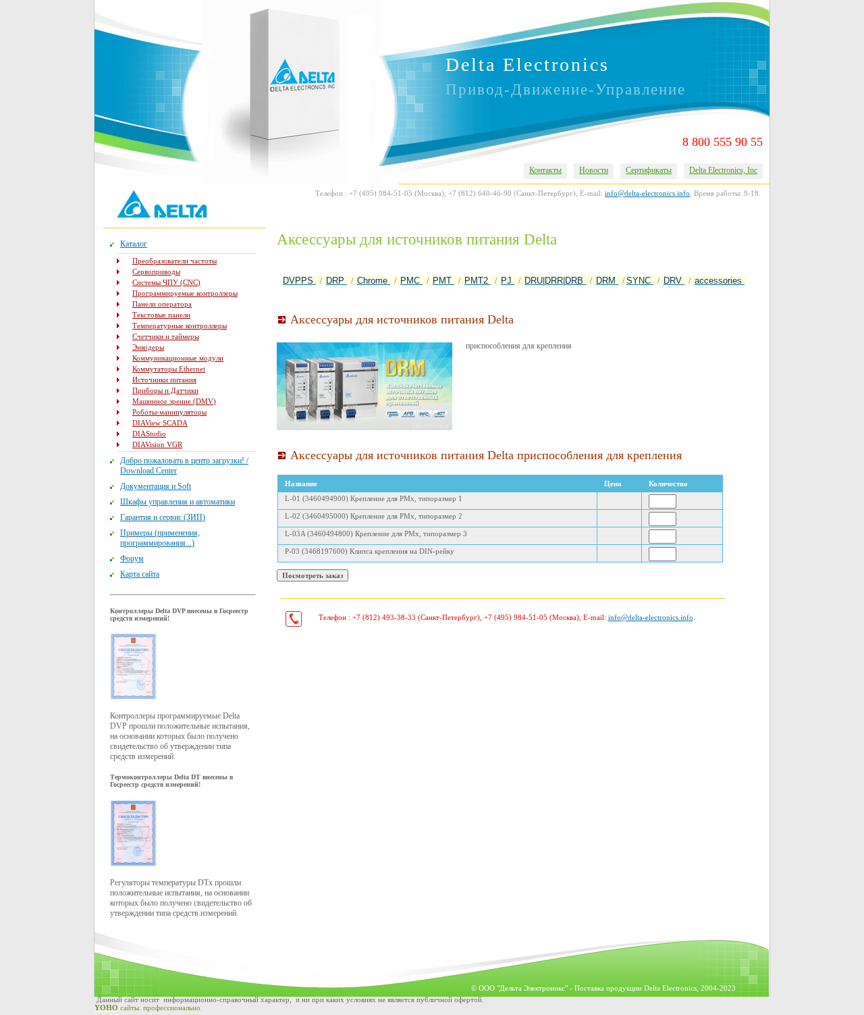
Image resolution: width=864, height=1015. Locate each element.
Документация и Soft (155, 486)
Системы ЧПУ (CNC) (166, 282)
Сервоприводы (156, 271)
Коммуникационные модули (177, 358)
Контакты (545, 170)
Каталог (133, 244)
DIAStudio (149, 434)
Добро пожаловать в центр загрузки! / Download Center (184, 465)
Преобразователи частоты (174, 261)
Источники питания (164, 379)
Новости (593, 170)
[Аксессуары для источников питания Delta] (364, 386)
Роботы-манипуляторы (169, 412)
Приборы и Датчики (165, 390)
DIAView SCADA (160, 423)
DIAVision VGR (157, 444)
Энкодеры (148, 347)
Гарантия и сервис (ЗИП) (162, 517)
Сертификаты (649, 170)
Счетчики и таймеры (165, 336)
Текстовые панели (161, 315)
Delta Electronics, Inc (723, 170)
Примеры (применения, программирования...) (160, 538)
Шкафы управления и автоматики (177, 501)
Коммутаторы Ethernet (168, 369)
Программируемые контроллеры (185, 293)
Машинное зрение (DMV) (174, 401)
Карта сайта (139, 574)
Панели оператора (162, 304)
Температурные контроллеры (179, 325)
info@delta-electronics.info (647, 193)
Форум (132, 558)
